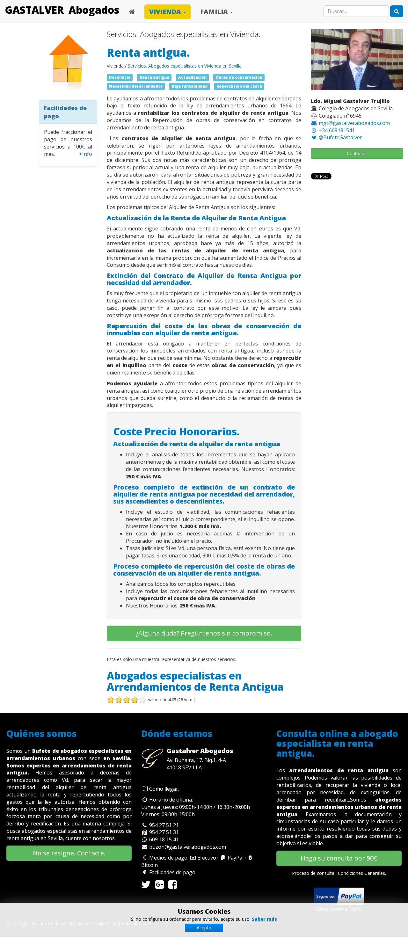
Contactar (357, 153)
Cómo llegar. (164, 788)
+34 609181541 (336, 130)
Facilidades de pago (171, 872)
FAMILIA (214, 11)
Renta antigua (154, 77)
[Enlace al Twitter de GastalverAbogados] (146, 886)
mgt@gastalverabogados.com (353, 123)
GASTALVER (34, 10)
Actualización (192, 77)
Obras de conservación (238, 77)
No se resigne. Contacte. (69, 853)
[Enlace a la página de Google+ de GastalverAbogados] (159, 886)
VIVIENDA (166, 11)
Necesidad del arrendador (136, 86)
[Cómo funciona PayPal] (339, 895)
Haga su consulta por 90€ (339, 858)
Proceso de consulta (313, 873)
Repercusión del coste (239, 86)
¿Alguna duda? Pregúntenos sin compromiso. (203, 633)
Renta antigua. (148, 52)
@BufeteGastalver (339, 137)
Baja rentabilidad (190, 86)
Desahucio (119, 77)
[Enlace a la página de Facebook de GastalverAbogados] (172, 886)
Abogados (94, 10)
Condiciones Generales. (362, 873)
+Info (85, 153)
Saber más (264, 919)
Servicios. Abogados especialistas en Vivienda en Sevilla (185, 66)
